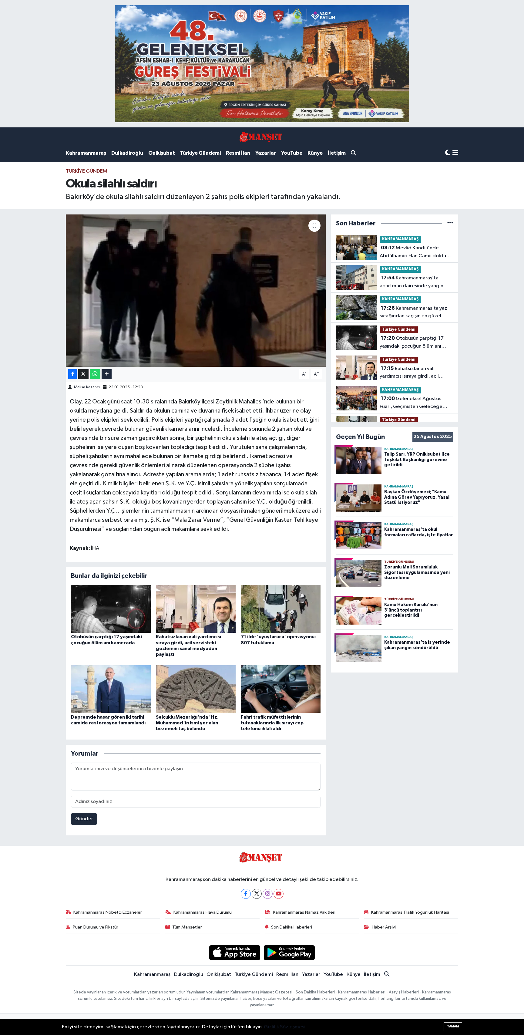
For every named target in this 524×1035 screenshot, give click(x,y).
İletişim (337, 153)
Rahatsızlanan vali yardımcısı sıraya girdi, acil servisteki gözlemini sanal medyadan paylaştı (409, 373)
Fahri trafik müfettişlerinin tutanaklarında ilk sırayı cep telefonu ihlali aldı (272, 723)
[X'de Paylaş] (83, 374)
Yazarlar (265, 153)
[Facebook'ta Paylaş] (72, 374)
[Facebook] (246, 894)
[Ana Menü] (455, 153)
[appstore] (234, 952)
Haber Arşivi (384, 927)
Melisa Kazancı (87, 387)
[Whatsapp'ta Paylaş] (95, 374)
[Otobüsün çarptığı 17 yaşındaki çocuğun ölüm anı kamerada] (111, 608)
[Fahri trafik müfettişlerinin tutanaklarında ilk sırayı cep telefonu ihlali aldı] (281, 689)
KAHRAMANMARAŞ (400, 239)
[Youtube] (279, 894)
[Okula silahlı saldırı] (196, 290)
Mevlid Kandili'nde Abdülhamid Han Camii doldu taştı (413, 252)
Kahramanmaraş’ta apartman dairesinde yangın (411, 281)
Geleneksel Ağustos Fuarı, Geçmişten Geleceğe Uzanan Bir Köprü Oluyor (411, 403)
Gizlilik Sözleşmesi (284, 1027)
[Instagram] (268, 894)
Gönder (84, 818)
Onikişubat (161, 153)
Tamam (453, 1026)
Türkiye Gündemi (200, 153)
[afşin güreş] (262, 63)
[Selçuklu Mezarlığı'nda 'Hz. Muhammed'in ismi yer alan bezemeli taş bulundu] (196, 689)
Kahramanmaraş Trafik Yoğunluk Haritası (410, 912)
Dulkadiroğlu (127, 153)
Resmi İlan (238, 153)
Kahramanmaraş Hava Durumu (202, 912)
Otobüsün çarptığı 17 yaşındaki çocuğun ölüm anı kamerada (412, 342)
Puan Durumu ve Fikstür (95, 927)
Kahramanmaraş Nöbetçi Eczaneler (107, 912)
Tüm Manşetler (187, 927)
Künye (315, 153)
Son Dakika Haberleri (291, 927)
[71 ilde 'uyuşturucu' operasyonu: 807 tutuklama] (281, 608)
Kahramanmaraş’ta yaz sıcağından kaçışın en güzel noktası (413, 312)
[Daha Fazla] (107, 374)
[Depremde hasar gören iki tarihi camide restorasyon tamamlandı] (111, 689)
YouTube (291, 153)
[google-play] (289, 952)
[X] (257, 894)
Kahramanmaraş (86, 153)
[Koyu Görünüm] (447, 153)
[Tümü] (450, 223)
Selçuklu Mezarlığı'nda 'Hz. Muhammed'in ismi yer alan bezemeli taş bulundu (187, 723)
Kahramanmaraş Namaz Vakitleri (304, 912)
